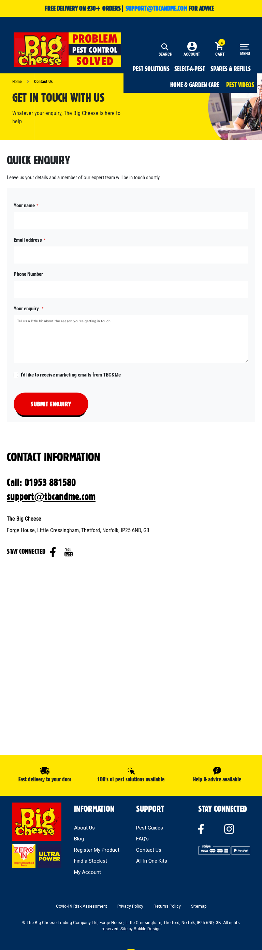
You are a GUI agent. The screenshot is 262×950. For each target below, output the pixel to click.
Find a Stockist (90, 861)
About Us (84, 828)
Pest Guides (149, 828)
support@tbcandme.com (51, 496)
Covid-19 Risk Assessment (81, 906)
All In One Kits (151, 861)
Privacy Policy (130, 906)
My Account (87, 872)
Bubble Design (147, 928)
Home (17, 81)
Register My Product (96, 850)
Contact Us (148, 850)
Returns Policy (167, 906)
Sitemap (198, 906)
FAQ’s (142, 839)
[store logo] (67, 49)
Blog (79, 839)
